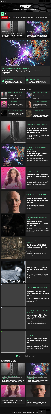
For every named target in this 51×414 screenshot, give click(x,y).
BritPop (33, 334)
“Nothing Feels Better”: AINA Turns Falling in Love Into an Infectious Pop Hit (38, 82)
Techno (6, 79)
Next (33, 356)
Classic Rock (28, 265)
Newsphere (29, 412)
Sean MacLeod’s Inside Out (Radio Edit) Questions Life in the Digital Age (36, 340)
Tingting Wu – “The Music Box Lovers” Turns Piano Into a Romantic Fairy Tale (37, 293)
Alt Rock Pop (19, 92)
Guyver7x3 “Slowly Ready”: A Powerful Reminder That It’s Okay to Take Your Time (16, 115)
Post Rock (42, 111)
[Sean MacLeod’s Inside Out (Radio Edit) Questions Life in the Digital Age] (13, 342)
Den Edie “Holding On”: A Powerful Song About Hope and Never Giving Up (36, 269)
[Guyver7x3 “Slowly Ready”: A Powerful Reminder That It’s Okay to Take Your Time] (4, 113)
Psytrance (35, 31)
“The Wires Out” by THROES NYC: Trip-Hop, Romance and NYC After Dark (41, 116)
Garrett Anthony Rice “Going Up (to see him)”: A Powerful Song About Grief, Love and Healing (12, 35)
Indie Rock (37, 310)
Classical (36, 287)
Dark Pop (12, 110)
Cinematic (32, 287)
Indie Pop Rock (42, 334)
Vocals (30, 79)
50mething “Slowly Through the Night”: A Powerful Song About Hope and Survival (40, 106)
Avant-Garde (40, 110)
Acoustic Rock (10, 92)
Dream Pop (43, 124)
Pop (33, 102)
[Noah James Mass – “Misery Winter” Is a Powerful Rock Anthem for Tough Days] (13, 318)
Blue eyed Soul (44, 101)
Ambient (28, 287)
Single (31, 69)
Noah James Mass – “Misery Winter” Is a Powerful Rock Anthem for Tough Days (37, 317)
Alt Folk (15, 92)
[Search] (49, 14)
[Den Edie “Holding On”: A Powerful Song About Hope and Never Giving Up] (13, 272)
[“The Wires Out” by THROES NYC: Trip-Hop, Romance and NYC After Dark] (29, 113)
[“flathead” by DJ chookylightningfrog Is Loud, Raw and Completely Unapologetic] (29, 95)
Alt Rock (28, 310)
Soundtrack (31, 289)
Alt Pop (39, 101)
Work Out (12, 79)
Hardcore (30, 31)
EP (39, 111)
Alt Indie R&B (35, 101)
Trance (9, 79)
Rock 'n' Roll (45, 310)
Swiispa (26, 6)
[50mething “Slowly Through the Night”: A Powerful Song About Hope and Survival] (29, 104)
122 (29, 356)
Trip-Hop (34, 113)
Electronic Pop (22, 69)
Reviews (27, 69)
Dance (16, 69)
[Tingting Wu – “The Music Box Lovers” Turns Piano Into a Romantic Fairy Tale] (13, 295)
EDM (19, 69)
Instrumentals (41, 287)
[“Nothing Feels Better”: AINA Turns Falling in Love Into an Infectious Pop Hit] (4, 104)
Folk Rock (33, 265)
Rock (40, 265)
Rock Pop (28, 312)
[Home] (2, 14)
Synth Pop (16, 111)
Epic (46, 124)
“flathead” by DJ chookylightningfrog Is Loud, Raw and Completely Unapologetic (13, 82)
